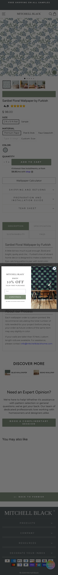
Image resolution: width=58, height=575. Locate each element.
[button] (15, 297)
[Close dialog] (54, 268)
